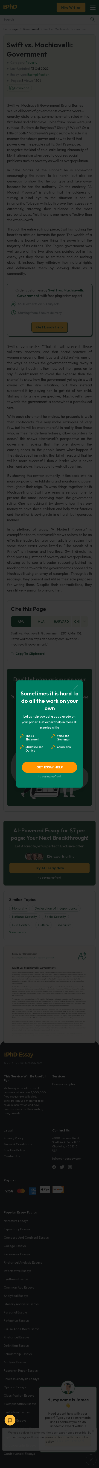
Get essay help (49, 767)
